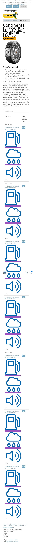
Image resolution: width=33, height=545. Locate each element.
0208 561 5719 (13, 540)
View (23, 127)
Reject (16, 6)
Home (6, 20)
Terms (5, 525)
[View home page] (10, 14)
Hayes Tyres (6, 524)
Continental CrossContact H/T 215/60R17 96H (12, 187)
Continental (15, 20)
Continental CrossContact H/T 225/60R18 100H (12, 356)
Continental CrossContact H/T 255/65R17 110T (12, 242)
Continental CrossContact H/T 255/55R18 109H (12, 467)
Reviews (20, 524)
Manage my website (8, 527)
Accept (9, 6)
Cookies (16, 525)
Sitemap (10, 525)
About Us (13, 524)
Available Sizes (9, 111)
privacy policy (21, 4)
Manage (23, 6)
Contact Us (22, 525)
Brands (10, 20)
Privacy (25, 524)
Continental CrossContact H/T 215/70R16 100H (12, 128)
